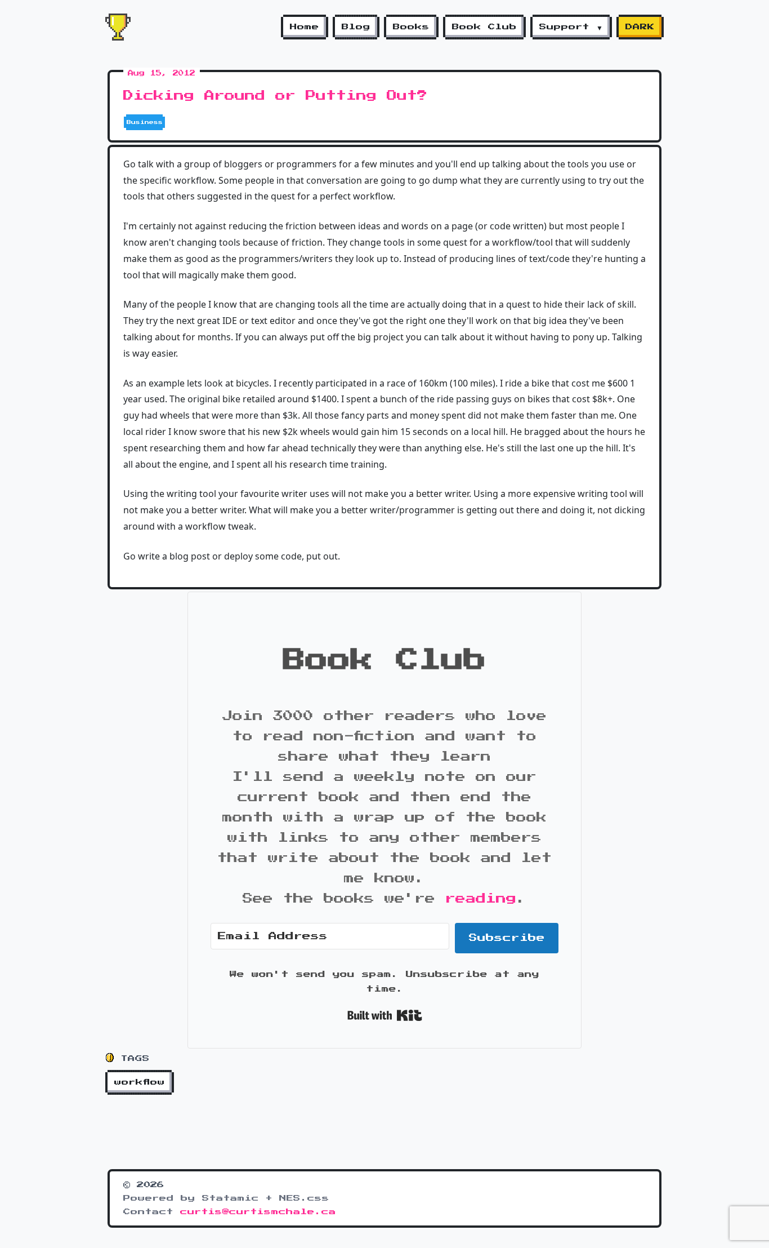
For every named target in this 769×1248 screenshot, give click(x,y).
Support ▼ (571, 27)
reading (480, 899)
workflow (139, 1082)
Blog (356, 27)
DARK (640, 27)
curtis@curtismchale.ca (258, 1212)
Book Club (484, 27)
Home (304, 27)
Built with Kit (384, 1015)
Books (411, 27)
